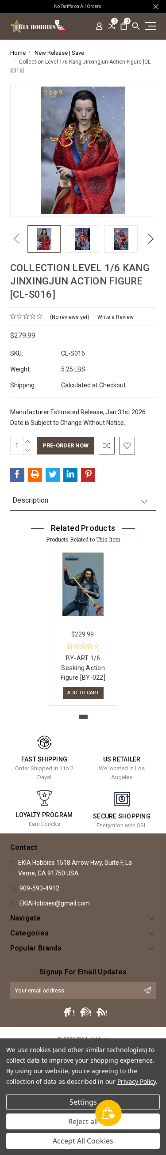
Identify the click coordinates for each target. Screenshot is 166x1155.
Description (30, 500)
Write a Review (115, 317)
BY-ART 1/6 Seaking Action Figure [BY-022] (83, 668)
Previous (14, 238)
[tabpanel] (83, 625)
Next (148, 238)
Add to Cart (83, 693)
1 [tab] (83, 717)
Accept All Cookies (83, 1141)
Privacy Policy (136, 1081)
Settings (83, 1102)
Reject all (83, 1121)
